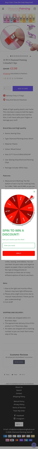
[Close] (34, 191)
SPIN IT (18, 253)
